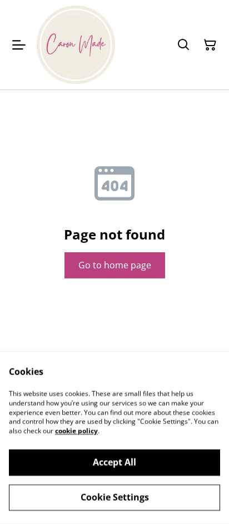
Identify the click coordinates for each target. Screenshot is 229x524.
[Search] (183, 45)
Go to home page (114, 265)
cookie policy (76, 431)
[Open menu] (19, 45)
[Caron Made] (76, 45)
